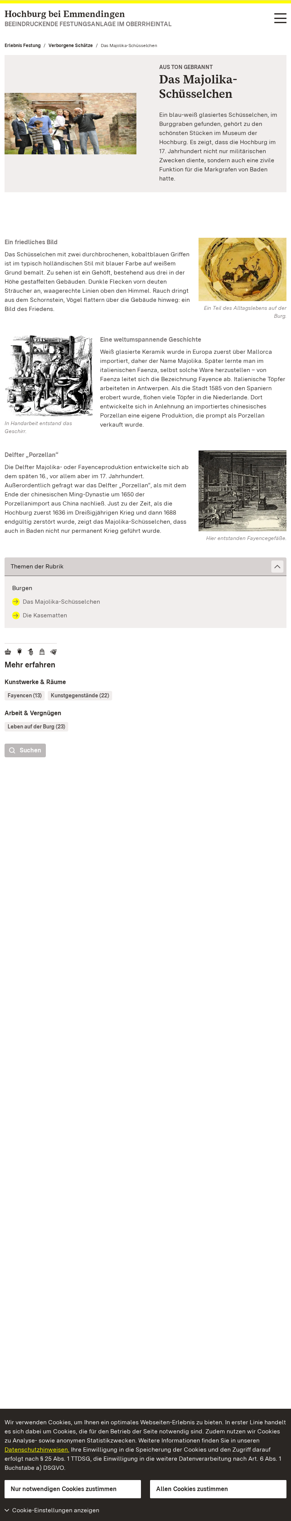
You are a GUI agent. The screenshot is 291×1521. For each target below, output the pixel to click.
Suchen (30, 750)
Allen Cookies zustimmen (192, 1489)
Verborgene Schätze (70, 45)
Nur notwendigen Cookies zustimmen (64, 1489)
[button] (145, 566)
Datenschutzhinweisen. (37, 1449)
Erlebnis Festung (23, 45)
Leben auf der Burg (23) (36, 727)
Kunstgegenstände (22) (80, 695)
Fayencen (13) (25, 695)
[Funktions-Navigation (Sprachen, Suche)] (280, 18)
